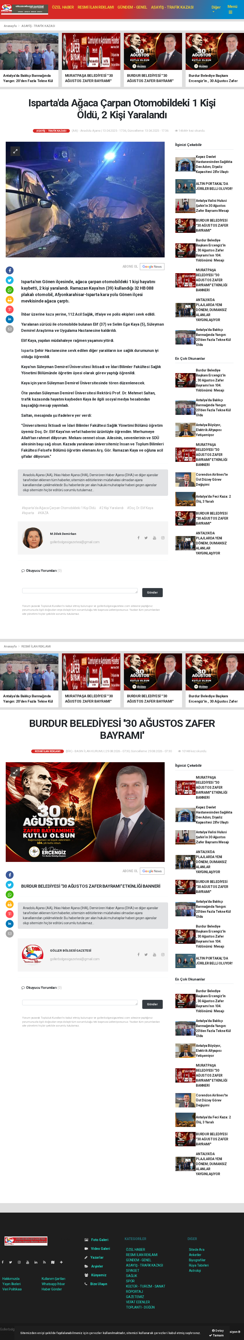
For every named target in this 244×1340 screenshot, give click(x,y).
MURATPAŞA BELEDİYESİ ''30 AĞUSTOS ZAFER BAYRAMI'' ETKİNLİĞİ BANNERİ (211, 280)
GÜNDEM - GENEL (132, 7)
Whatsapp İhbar (53, 1284)
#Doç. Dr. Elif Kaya (140, 508)
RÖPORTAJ (134, 1291)
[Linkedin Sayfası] (38, 1262)
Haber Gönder (52, 1289)
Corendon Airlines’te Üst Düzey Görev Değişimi (212, 479)
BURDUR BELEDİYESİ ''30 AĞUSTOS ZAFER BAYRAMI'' (212, 225)
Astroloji (195, 1270)
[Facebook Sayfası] (4, 1262)
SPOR (130, 1281)
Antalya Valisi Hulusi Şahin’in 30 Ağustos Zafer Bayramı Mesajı (212, 206)
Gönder (152, 592)
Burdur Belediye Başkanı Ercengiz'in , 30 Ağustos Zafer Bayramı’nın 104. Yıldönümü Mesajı (211, 250)
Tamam (218, 1335)
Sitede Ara (196, 1249)
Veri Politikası (12, 1289)
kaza (50, 314)
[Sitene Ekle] (63, 1262)
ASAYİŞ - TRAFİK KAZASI (172, 7)
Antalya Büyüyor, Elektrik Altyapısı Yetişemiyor (209, 430)
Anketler (195, 1255)
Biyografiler (197, 1260)
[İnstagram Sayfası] (21, 1262)
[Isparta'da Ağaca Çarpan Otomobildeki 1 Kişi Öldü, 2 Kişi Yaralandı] (85, 199)
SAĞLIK (131, 1276)
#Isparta (28, 513)
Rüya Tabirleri (199, 1265)
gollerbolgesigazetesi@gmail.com (75, 542)
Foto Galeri (99, 1240)
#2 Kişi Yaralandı (111, 508)
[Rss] (46, 1262)
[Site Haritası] (54, 1262)
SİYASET (132, 1270)
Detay (219, 1330)
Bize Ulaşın (98, 1284)
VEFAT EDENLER (138, 1302)
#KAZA (43, 513)
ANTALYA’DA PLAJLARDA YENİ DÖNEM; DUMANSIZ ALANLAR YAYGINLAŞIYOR (211, 310)
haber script (8, 1334)
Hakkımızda (11, 1279)
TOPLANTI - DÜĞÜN (140, 1307)
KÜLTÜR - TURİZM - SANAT (145, 1286)
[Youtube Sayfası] (29, 1262)
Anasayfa (10, 26)
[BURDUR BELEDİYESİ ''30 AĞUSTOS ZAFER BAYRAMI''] (85, 811)
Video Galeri (100, 1249)
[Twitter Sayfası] (12, 1262)
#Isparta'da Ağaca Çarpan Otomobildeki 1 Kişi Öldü (59, 508)
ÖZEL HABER (63, 7)
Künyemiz (98, 1275)
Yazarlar (96, 1257)
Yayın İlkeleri (11, 1284)
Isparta (27, 350)
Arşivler (97, 1266)
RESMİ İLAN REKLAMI (96, 7)
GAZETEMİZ (135, 1297)
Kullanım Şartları (53, 1279)
